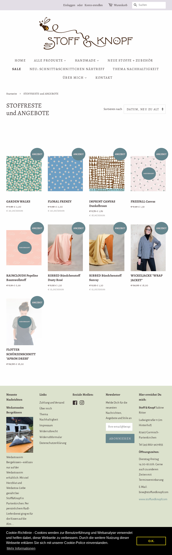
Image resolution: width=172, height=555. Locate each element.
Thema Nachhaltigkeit (136, 69)
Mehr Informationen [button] (21, 548)
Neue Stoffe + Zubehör (130, 60)
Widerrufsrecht (48, 431)
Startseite (11, 93)
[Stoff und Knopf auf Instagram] (81, 403)
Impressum (46, 425)
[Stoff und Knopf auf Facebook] (75, 403)
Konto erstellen (94, 5)
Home (20, 60)
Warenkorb (120, 5)
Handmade (86, 60)
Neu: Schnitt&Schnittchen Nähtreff (67, 69)
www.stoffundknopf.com (153, 499)
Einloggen (69, 5)
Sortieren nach (113, 109)
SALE (16, 69)
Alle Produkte (49, 60)
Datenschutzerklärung (52, 443)
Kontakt (103, 77)
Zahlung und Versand (51, 402)
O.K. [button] (151, 541)
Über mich (74, 77)
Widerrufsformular (50, 437)
